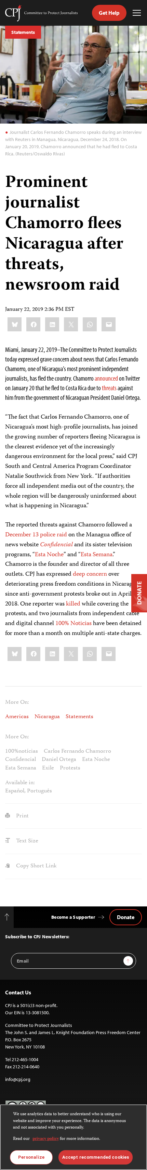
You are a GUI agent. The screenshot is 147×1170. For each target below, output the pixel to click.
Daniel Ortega (59, 759)
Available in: (20, 783)
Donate (125, 917)
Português (39, 791)
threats (109, 387)
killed (73, 604)
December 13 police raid (36, 535)
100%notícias (21, 751)
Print (22, 816)
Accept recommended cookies (95, 1157)
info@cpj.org (17, 1079)
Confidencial (56, 545)
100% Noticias (73, 624)
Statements (23, 32)
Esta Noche (49, 555)
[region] (73, 1137)
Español (14, 791)
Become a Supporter (73, 917)
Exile (48, 768)
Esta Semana (96, 555)
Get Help (109, 12)
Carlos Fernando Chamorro (77, 751)
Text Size (26, 841)
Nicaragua (47, 717)
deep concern (90, 574)
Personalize (31, 1157)
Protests (70, 768)
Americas (17, 717)
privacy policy (45, 1139)
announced (106, 378)
